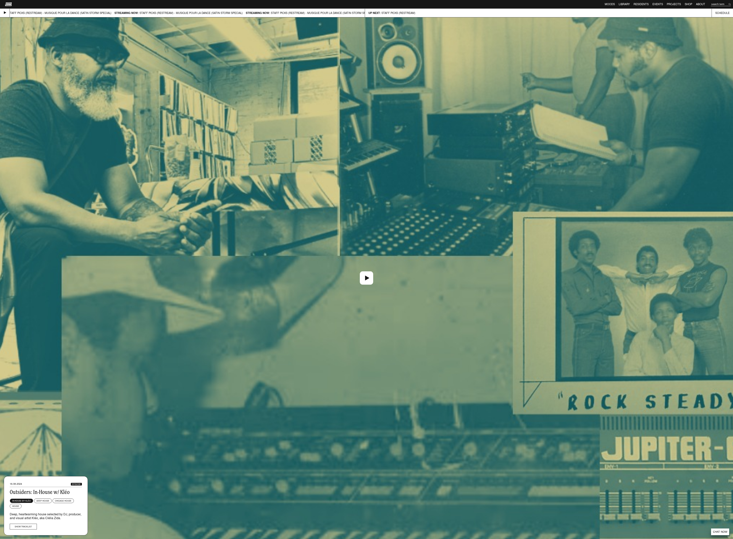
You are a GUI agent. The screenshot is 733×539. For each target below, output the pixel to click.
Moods (610, 4)
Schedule (722, 13)
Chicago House (63, 500)
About (700, 4)
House (15, 506)
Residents (641, 4)
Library (624, 4)
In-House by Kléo (21, 500)
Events (657, 4)
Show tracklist (23, 526)
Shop (688, 4)
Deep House (42, 500)
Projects (674, 4)
